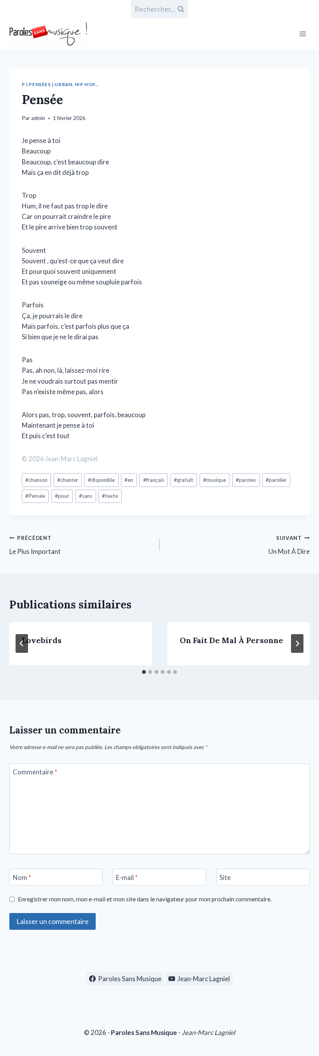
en (128, 480)
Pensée (35, 496)
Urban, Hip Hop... (76, 84)
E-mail (127, 877)
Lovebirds (41, 640)
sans (85, 496)
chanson (36, 480)
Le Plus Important (35, 545)
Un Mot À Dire (289, 545)
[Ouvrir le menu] (302, 34)
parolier (276, 480)
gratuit (183, 480)
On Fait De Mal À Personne (231, 640)
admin (38, 118)
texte (110, 496)
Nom (22, 877)
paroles (246, 480)
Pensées (40, 84)
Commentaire (35, 772)
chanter (67, 480)
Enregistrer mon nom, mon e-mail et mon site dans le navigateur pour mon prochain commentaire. (145, 899)
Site (225, 877)
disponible (101, 480)
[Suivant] (297, 643)
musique (214, 480)
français (153, 480)
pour (62, 496)
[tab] (144, 672)
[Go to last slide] (22, 643)
